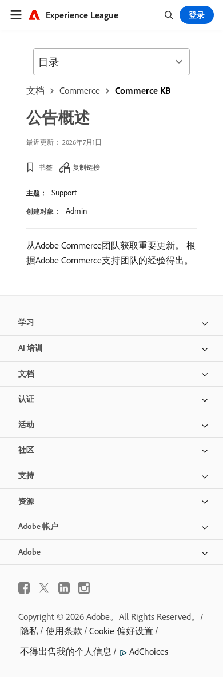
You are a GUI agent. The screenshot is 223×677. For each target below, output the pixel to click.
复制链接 (86, 167)
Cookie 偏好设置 (121, 630)
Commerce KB (142, 90)
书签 (46, 167)
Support (64, 192)
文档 (35, 90)
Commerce (79, 90)
